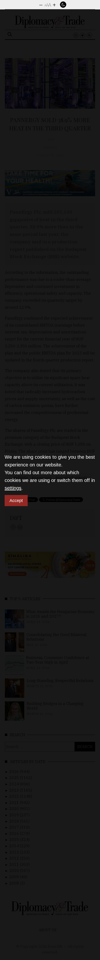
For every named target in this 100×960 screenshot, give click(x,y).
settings (13, 488)
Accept (16, 500)
